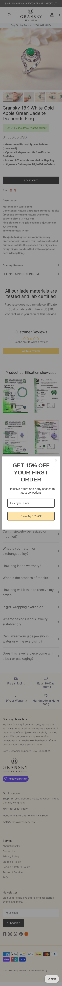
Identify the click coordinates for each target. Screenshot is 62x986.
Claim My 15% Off (31, 516)
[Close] (56, 460)
